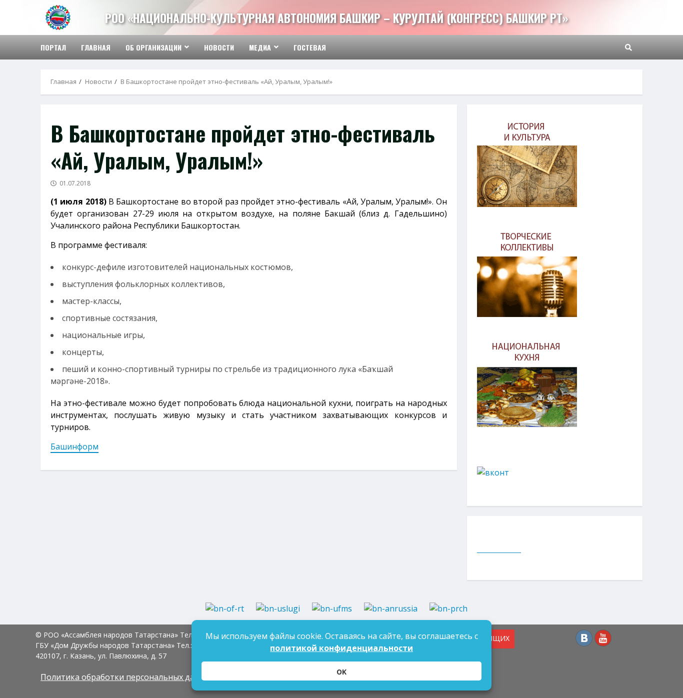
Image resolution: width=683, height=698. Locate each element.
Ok (341, 671)
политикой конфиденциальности (341, 648)
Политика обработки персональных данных (127, 677)
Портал (53, 47)
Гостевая (310, 47)
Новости (219, 47)
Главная (95, 47)
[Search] (628, 47)
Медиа (260, 47)
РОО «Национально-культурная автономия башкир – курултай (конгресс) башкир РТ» (336, 18)
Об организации (154, 47)
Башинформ (74, 446)
